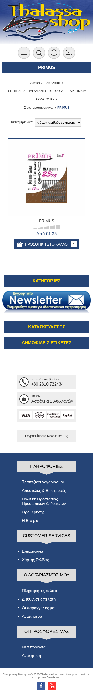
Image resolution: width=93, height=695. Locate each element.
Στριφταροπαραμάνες (38, 107)
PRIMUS (46, 221)
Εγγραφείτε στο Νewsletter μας (46, 436)
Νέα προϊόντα (34, 647)
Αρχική (35, 83)
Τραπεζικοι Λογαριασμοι (43, 482)
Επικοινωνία (32, 551)
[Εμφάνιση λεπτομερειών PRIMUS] (46, 177)
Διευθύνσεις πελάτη (39, 599)
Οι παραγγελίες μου (39, 607)
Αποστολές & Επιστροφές (44, 490)
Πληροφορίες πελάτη (40, 590)
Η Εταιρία (30, 520)
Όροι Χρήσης (33, 512)
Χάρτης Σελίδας (35, 560)
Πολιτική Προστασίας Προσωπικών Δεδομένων (44, 501)
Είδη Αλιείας (52, 83)
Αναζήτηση (31, 655)
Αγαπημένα (32, 616)
